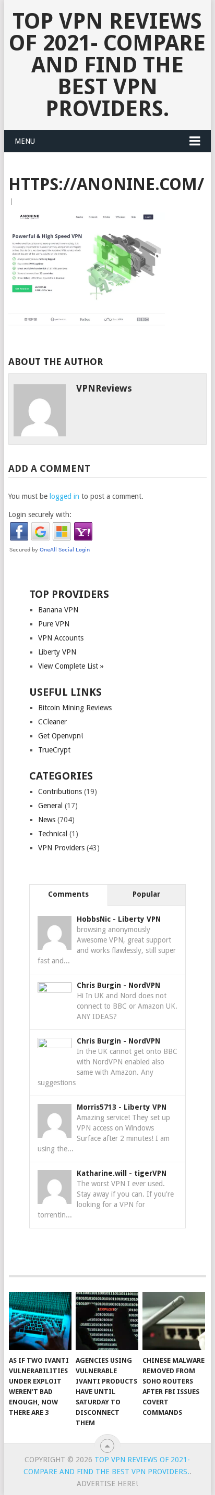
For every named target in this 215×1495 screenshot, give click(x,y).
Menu (25, 141)
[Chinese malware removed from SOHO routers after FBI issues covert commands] (173, 1321)
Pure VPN (53, 624)
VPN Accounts (60, 638)
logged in (64, 496)
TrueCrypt (54, 750)
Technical (52, 834)
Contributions (60, 791)
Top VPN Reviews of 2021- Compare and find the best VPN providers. (107, 64)
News (46, 819)
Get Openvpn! (60, 736)
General (50, 805)
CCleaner (52, 722)
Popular (146, 894)
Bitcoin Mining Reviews (75, 707)
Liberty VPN (57, 652)
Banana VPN (58, 610)
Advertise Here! (107, 1483)
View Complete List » (71, 666)
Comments (68, 894)
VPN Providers (61, 848)
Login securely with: (39, 514)
